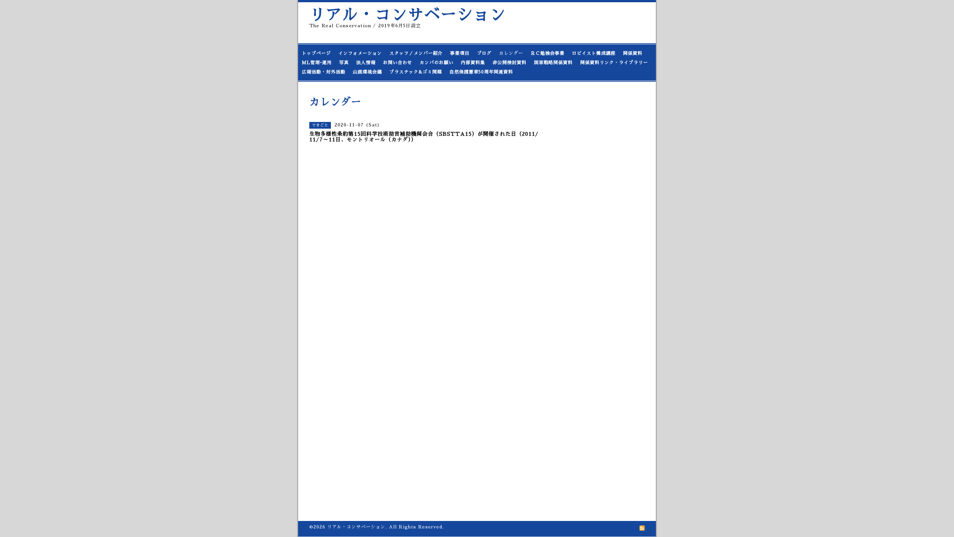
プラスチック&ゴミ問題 (415, 72)
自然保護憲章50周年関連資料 (481, 72)
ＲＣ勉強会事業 (548, 53)
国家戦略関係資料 (553, 62)
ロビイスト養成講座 (594, 53)
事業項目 (460, 53)
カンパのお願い (437, 62)
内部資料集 (473, 62)
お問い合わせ (397, 62)
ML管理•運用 (317, 62)
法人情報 (366, 62)
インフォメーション (360, 53)
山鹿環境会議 (367, 72)
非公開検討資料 (510, 62)
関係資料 (632, 53)
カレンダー (511, 53)
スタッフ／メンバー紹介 (416, 53)
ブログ (484, 53)
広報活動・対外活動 (323, 72)
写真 (344, 62)
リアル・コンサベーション (407, 15)
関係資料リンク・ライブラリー (614, 62)
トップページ (316, 53)
